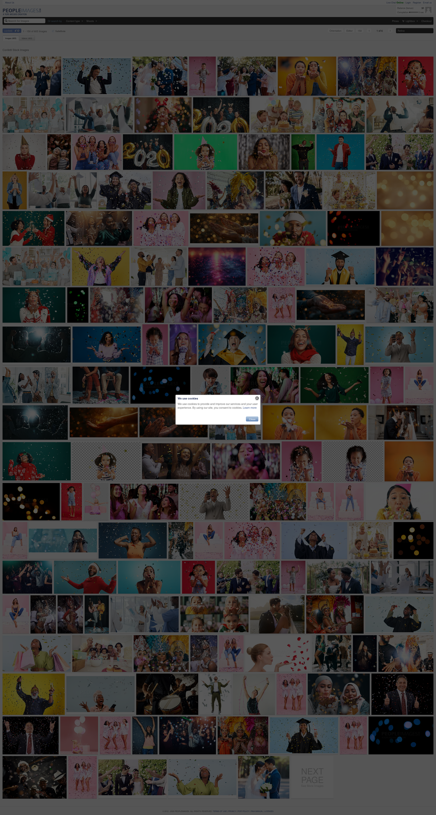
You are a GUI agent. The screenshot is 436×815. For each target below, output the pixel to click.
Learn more (250, 408)
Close (252, 419)
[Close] (257, 398)
